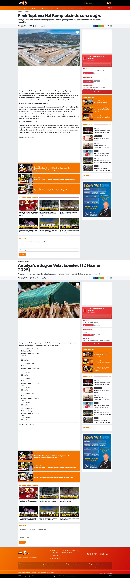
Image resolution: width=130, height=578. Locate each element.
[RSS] (106, 554)
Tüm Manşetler (48, 567)
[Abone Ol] (111, 26)
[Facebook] (87, 554)
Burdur (46, 8)
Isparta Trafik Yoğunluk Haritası (98, 564)
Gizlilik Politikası (71, 576)
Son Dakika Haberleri (72, 567)
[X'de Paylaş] (96, 26)
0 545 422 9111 (55, 555)
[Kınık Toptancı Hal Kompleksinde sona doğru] (49, 47)
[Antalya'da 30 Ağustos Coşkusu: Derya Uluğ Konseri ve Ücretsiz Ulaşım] (28, 205)
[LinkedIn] (98, 554)
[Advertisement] (49, 77)
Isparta (20, 8)
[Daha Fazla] (102, 26)
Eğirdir (26, 8)
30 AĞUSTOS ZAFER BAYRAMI (101, 139)
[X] (90, 554)
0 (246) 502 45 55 (88, 73)
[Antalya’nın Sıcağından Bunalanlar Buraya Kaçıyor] (69, 223)
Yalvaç (31, 8)
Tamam (110, 575)
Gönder (22, 254)
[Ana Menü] (111, 8)
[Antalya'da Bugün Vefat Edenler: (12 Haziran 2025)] (49, 300)
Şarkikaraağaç (38, 8)
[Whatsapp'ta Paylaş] (99, 26)
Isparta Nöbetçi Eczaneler (27, 564)
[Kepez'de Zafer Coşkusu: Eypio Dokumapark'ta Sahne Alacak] (28, 223)
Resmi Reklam (80, 8)
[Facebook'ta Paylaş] (94, 26)
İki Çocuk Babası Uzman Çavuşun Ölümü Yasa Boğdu (101, 147)
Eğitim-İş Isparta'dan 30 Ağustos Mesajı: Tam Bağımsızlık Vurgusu (101, 154)
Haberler (20, 11)
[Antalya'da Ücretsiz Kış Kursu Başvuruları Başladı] (69, 205)
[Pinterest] (93, 554)
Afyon (57, 8)
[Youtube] (101, 554)
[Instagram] (95, 554)
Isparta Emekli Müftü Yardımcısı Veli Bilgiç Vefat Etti (102, 161)
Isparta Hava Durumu (49, 564)
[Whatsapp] (103, 554)
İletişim (48, 572)
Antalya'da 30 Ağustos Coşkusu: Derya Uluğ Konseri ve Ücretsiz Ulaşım (28, 214)
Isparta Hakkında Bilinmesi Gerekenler (27, 572)
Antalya (52, 8)
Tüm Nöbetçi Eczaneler (97, 91)
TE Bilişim (110, 573)
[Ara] (109, 8)
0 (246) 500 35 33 (88, 81)
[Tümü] (110, 124)
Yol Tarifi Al (97, 73)
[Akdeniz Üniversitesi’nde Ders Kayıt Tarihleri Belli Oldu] (49, 223)
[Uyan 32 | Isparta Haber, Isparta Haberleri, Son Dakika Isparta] (23, 3)
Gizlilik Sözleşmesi (41, 572)
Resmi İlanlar (70, 8)
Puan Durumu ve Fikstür (26, 567)
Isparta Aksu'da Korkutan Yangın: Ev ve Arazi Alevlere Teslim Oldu (101, 169)
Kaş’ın (42, 91)
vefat (44, 343)
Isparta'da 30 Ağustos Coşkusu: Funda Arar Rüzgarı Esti (102, 132)
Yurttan (63, 8)
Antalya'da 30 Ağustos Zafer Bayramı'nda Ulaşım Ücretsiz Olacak (47, 214)
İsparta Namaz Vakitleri (73, 564)
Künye (52, 572)
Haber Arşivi (94, 567)
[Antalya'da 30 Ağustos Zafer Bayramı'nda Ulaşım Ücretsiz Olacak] (49, 205)
